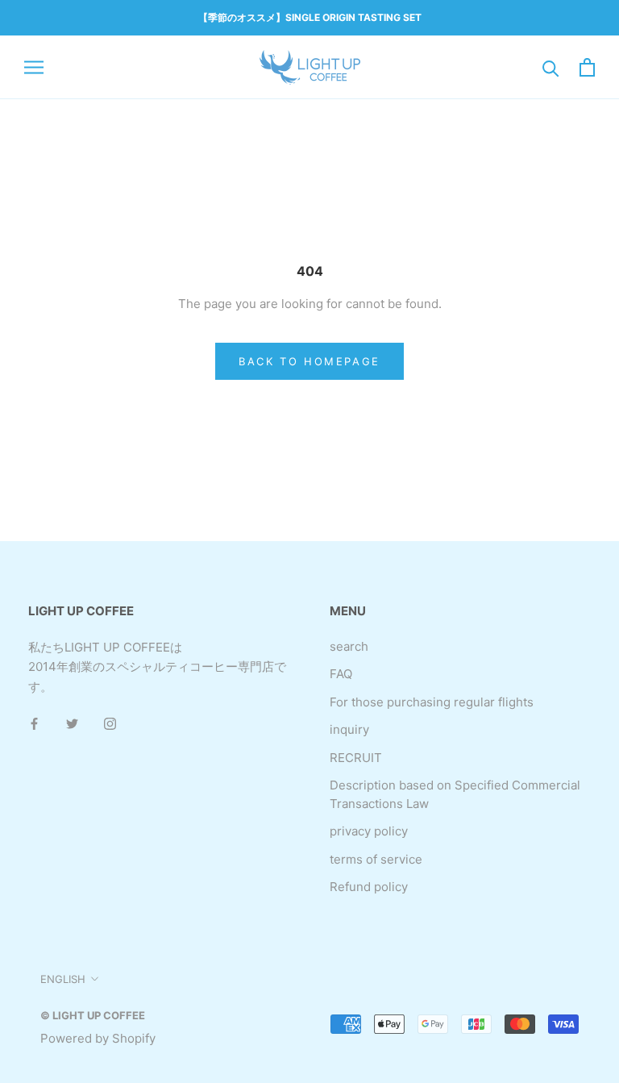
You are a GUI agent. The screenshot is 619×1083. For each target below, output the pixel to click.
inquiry (349, 729)
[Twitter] (72, 724)
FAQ (341, 673)
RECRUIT (356, 757)
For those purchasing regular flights (432, 702)
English (62, 979)
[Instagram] (110, 724)
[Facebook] (34, 724)
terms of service (376, 859)
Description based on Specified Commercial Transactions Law (455, 794)
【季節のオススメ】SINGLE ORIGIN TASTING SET (310, 17)
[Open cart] (587, 67)
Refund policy (369, 886)
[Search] (550, 67)
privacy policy (369, 831)
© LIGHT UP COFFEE (92, 1015)
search (349, 646)
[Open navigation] (34, 67)
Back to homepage (309, 361)
